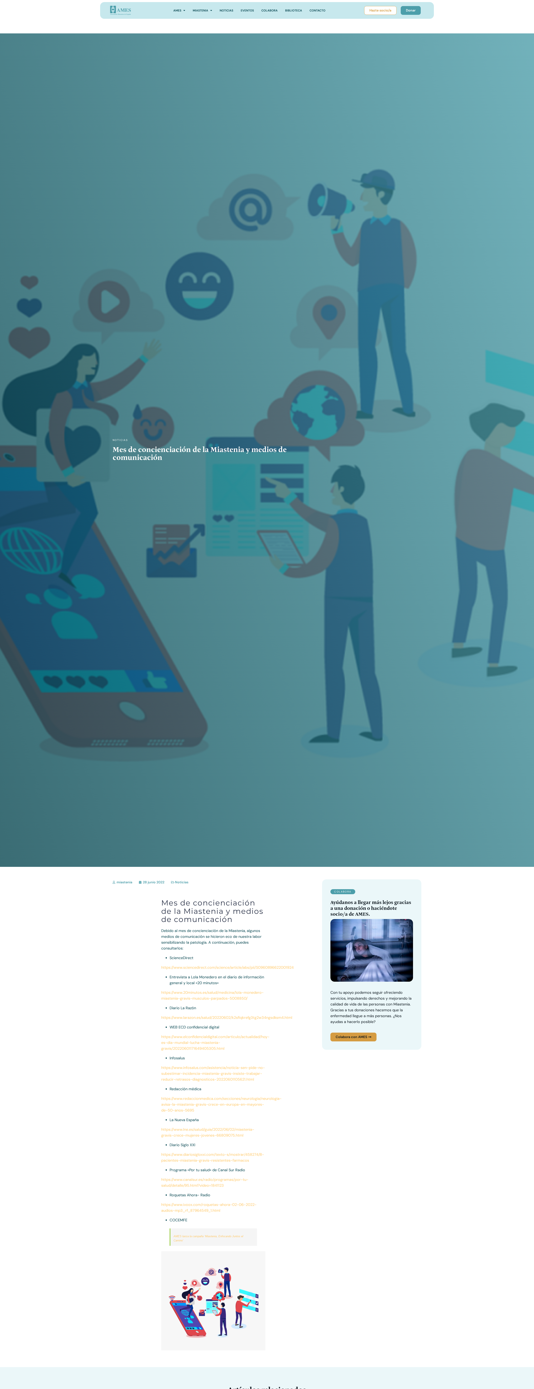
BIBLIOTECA (293, 10)
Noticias (120, 440)
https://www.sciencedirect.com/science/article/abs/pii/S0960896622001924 (227, 967)
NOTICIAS (226, 10)
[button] (342, 891)
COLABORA (269, 10)
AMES (177, 10)
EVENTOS (247, 10)
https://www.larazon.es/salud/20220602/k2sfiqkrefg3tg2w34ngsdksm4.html (226, 1017)
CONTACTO (317, 10)
